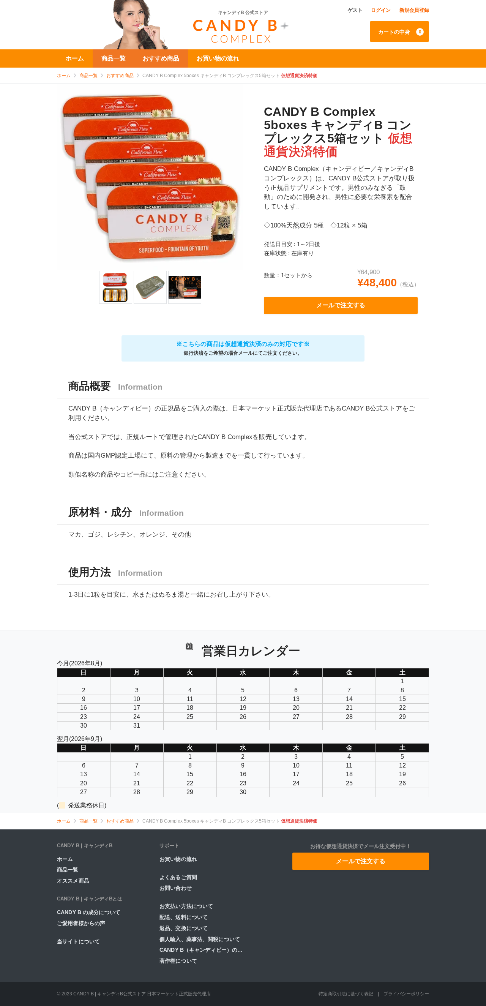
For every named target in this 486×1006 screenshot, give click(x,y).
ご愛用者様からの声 (81, 923)
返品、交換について (183, 928)
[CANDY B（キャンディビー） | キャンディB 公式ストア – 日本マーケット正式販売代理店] (243, 30)
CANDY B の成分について (88, 912)
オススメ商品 (73, 881)
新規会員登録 (414, 10)
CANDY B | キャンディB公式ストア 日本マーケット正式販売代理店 (142, 994)
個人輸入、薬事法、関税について (199, 939)
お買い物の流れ (218, 58)
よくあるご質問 (178, 877)
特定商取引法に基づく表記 (346, 994)
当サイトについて (78, 941)
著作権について (178, 961)
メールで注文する (341, 305)
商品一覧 (113, 58)
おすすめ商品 (161, 58)
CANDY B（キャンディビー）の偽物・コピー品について (205, 950)
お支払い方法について (186, 906)
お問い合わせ (175, 888)
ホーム (75, 58)
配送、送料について (183, 917)
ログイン (381, 10)
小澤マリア (117, 24)
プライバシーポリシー (406, 994)
